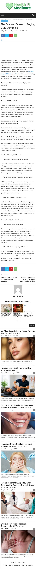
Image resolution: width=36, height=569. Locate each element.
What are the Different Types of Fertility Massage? (9, 279)
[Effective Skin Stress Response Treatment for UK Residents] (18, 541)
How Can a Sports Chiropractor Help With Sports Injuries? (16, 369)
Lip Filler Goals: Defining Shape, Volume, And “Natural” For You (18, 332)
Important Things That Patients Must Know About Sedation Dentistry (16, 445)
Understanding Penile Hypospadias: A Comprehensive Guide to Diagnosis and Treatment (29, 314)
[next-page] (19, 321)
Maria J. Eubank (5, 335)
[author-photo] (18, 289)
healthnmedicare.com (14, 565)
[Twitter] (7, 35)
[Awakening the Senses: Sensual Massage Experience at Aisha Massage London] (18, 308)
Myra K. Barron (6, 30)
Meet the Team (21, 562)
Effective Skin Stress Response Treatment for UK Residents (13, 525)
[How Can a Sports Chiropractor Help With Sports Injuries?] (18, 386)
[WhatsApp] (15, 35)
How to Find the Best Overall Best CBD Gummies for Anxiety (27, 279)
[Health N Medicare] (18, 6)
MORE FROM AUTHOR (24, 301)
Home (2, 19)
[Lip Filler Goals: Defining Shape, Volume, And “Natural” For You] (18, 348)
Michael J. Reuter (5, 410)
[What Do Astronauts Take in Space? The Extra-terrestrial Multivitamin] (6, 308)
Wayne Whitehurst (5, 373)
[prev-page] (17, 321)
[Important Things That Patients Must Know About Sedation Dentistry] (18, 462)
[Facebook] (3, 35)
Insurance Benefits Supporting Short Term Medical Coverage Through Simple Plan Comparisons (17, 485)
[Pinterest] (11, 35)
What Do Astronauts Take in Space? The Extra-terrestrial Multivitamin (6, 315)
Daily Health (8, 19)
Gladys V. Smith (5, 490)
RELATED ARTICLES (11, 301)
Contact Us (13, 562)
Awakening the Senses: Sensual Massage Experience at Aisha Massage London (17, 316)
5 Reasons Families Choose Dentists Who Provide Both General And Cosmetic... (18, 406)
